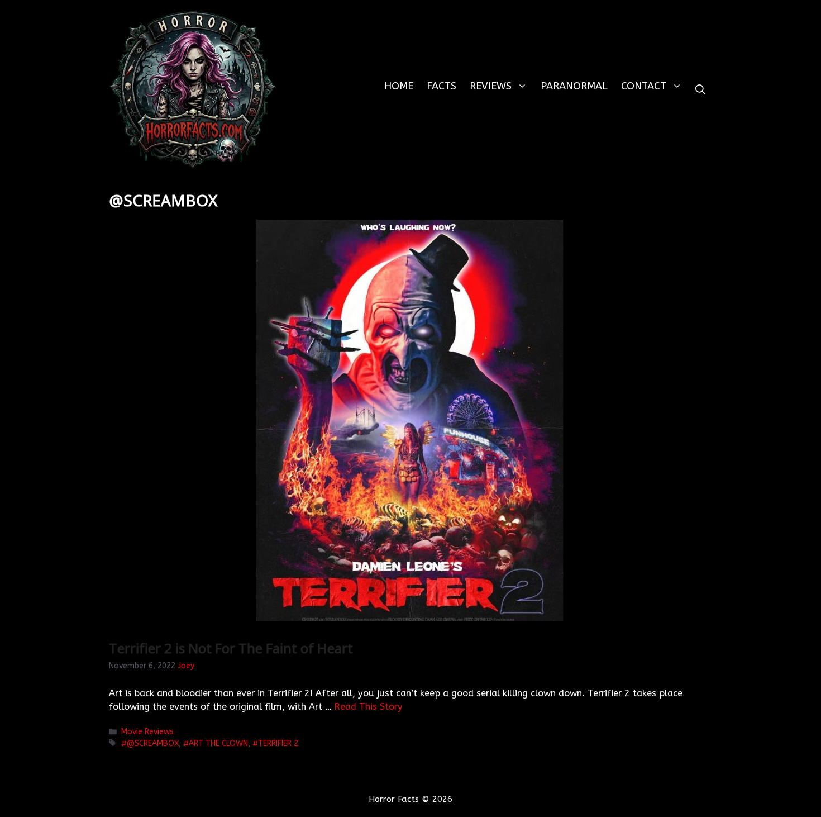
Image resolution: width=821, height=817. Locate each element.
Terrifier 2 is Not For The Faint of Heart (231, 648)
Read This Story (369, 706)
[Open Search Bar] (700, 90)
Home (398, 86)
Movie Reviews (147, 732)
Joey (186, 666)
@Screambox (153, 743)
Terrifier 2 (278, 743)
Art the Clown (218, 743)
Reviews (491, 86)
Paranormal (574, 86)
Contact (643, 86)
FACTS (441, 86)
